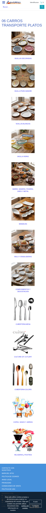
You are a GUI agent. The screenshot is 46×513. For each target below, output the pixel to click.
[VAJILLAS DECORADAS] (23, 43)
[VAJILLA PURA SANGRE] (23, 76)
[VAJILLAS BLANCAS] (23, 108)
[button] (4, 2)
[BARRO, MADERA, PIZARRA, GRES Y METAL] (23, 174)
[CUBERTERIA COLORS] (23, 374)
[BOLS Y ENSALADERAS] (23, 241)
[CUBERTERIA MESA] (23, 309)
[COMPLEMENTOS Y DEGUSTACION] (23, 274)
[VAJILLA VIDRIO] (23, 141)
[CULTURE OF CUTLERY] (23, 341)
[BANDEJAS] (23, 209)
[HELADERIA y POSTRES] (23, 439)
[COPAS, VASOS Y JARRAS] (23, 407)
